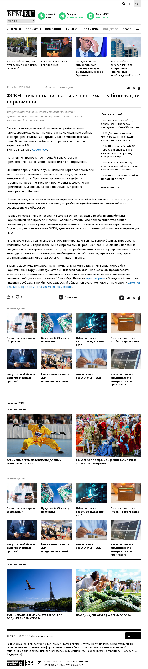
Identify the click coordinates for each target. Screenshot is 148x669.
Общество (110, 29)
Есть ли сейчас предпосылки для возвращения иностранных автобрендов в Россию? (125, 68)
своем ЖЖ (39, 149)
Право (127, 29)
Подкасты (33, 29)
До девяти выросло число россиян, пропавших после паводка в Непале (117, 136)
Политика (91, 29)
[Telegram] (133, 88)
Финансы (72, 29)
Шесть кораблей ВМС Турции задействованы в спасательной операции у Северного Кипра (118, 151)
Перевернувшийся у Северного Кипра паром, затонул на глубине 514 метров (120, 124)
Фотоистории (16, 409)
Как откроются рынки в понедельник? (55, 63)
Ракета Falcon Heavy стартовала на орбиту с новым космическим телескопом (119, 166)
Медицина (66, 87)
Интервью (14, 29)
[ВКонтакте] (128, 88)
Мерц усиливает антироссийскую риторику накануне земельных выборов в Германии (89, 68)
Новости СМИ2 (15, 403)
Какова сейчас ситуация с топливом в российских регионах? (22, 65)
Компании (53, 29)
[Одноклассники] (139, 88)
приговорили (95, 278)
